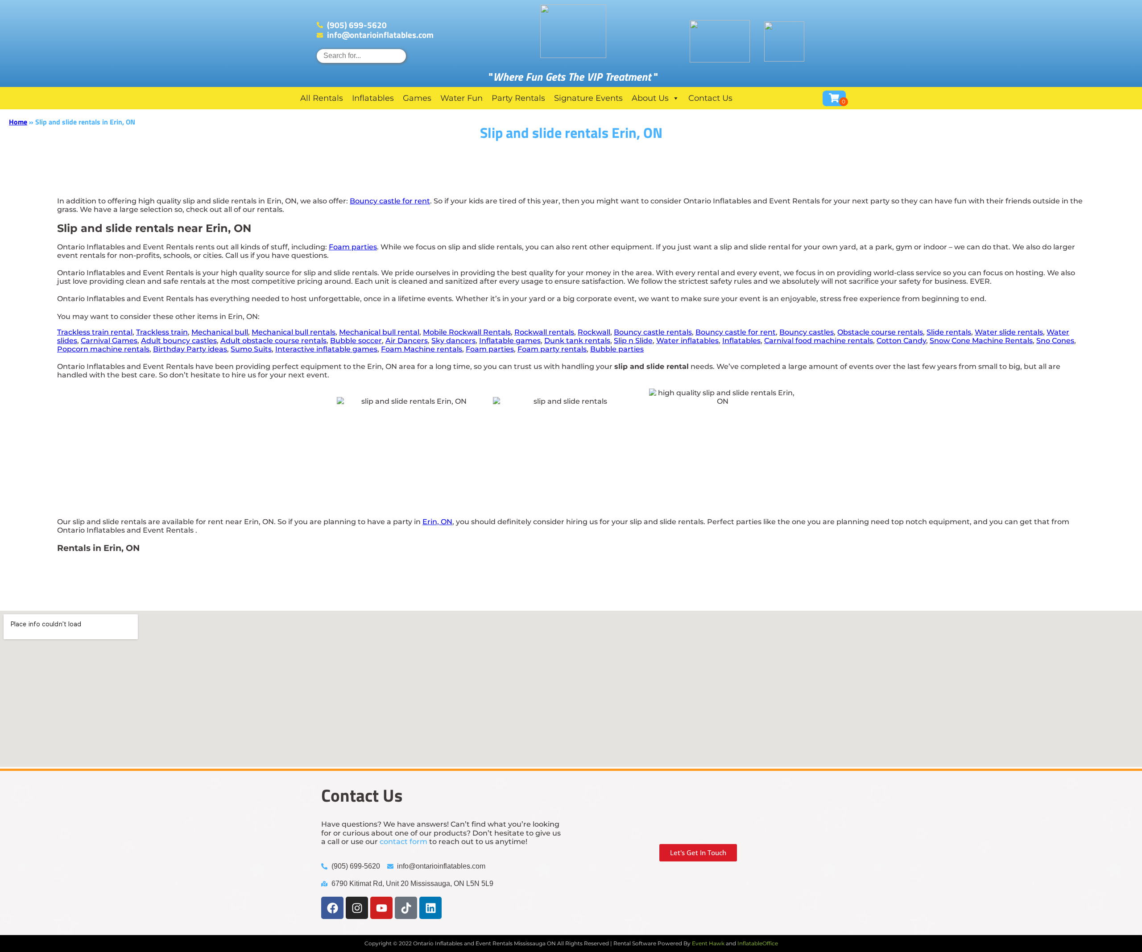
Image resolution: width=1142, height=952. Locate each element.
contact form (403, 841)
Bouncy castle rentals (653, 332)
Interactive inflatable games (326, 349)
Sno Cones (1055, 340)
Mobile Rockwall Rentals (467, 332)
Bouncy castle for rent (390, 201)
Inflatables (373, 98)
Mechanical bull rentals (293, 332)
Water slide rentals (1009, 332)
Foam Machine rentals (421, 349)
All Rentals (321, 98)
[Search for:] (361, 55)
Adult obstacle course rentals (273, 340)
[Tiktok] (406, 908)
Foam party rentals (552, 349)
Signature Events (588, 98)
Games (417, 98)
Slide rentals (949, 332)
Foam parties (353, 247)
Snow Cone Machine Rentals (981, 340)
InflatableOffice (757, 943)
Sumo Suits (251, 349)
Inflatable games (510, 340)
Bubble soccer (356, 340)
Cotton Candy (901, 340)
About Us (650, 98)
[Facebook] (332, 908)
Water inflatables (687, 340)
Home (18, 121)
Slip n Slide (633, 340)
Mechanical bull (219, 332)
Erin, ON (437, 521)
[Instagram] (357, 908)
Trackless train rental (94, 332)
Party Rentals (518, 98)
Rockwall (594, 332)
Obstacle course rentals (880, 332)
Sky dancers (453, 340)
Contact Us (710, 98)
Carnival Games (109, 340)
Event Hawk (708, 943)
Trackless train (162, 332)
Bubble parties (617, 349)
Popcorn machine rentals (103, 349)
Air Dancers (406, 340)
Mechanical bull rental (379, 332)
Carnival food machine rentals (818, 340)
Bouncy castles (806, 332)
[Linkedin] (430, 908)
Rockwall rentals (544, 332)
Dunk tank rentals (577, 340)
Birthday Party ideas (190, 349)
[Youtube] (381, 908)
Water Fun (461, 98)
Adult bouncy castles (179, 340)
